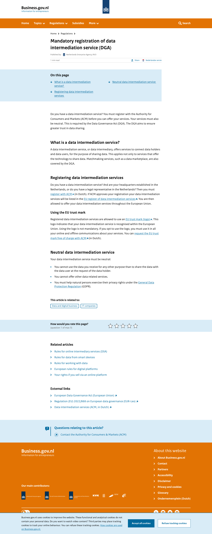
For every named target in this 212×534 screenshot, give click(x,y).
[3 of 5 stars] (123, 325)
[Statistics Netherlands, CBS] (104, 495)
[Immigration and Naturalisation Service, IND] (79, 495)
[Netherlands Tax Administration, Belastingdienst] (55, 495)
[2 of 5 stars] (117, 325)
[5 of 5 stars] (136, 325)
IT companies (89, 305)
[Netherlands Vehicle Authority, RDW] (113, 495)
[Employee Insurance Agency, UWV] (124, 495)
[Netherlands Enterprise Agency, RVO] (31, 495)
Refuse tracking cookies (174, 523)
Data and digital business (64, 305)
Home (53, 33)
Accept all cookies (141, 523)
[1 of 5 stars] (111, 325)
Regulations (67, 33)
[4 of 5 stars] (130, 325)
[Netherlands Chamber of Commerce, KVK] (96, 495)
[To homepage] (106, 7)
